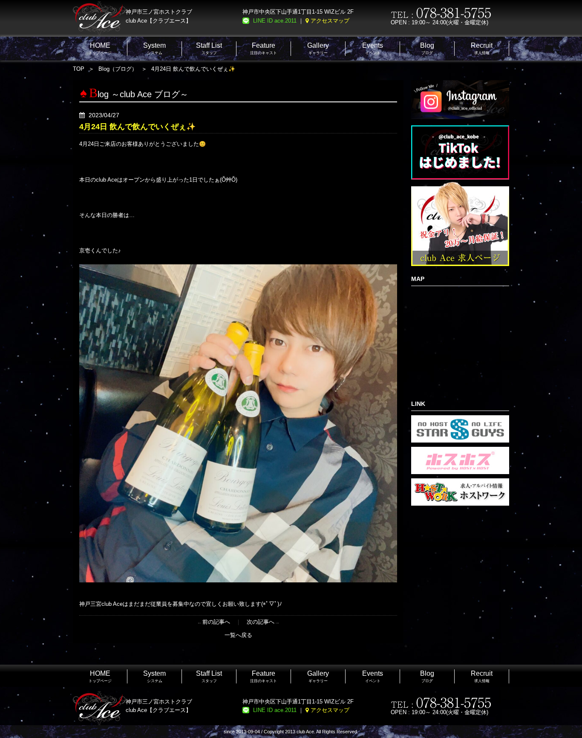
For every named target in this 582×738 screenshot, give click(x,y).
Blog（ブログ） (117, 69)
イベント (372, 48)
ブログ (427, 48)
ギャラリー (318, 48)
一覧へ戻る (238, 635)
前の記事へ (216, 622)
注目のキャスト (263, 48)
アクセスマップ (330, 20)
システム (154, 48)
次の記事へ (260, 622)
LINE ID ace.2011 (275, 20)
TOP (78, 69)
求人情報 (482, 48)
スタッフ (209, 48)
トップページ (100, 48)
